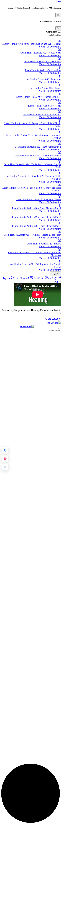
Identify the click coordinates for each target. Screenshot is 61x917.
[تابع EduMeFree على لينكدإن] (5, 466)
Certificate (29, 278)
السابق (55, 318)
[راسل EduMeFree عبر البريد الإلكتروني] (5, 458)
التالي (49, 318)
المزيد (54, 274)
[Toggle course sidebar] (58, 15)
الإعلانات (53, 278)
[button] (30, 36)
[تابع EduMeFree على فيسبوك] (5, 450)
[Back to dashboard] (59, 2)
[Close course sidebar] (58, 28)
